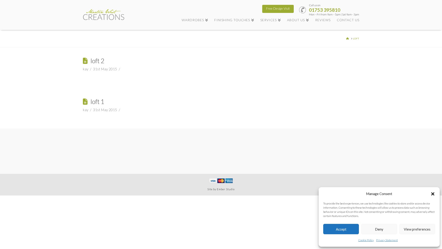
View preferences (417, 229)
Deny (379, 229)
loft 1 (97, 101)
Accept (341, 229)
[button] (432, 194)
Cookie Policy (366, 240)
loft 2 (97, 61)
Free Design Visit (278, 8)
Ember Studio (226, 189)
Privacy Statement (387, 240)
